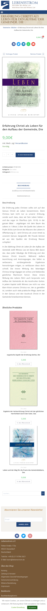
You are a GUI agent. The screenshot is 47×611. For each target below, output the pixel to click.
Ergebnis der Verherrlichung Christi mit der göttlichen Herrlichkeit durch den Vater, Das (23, 412)
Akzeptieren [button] (32, 607)
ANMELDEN (23, 524)
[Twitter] (23, 536)
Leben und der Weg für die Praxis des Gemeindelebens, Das (23, 471)
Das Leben (13, 169)
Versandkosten (21, 143)
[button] (2, 12)
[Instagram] (30, 536)
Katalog (4, 571)
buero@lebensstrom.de (16, 560)
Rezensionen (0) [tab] (23, 196)
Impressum (5, 586)
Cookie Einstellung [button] (17, 607)
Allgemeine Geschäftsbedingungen (14, 577)
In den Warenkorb (25, 155)
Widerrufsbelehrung (8, 583)
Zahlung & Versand (8, 574)
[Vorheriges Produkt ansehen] (3, 54)
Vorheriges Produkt (12, 54)
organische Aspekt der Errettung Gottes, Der (23, 355)
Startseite (6, 27)
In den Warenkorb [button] (23, 364)
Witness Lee (15, 172)
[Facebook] (17, 536)
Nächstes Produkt (35, 54)
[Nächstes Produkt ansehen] (43, 54)
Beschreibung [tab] (23, 185)
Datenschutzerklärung (9, 580)
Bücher (14, 27)
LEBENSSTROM (25, 2)
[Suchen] (43, 493)
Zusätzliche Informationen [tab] (23, 191)
